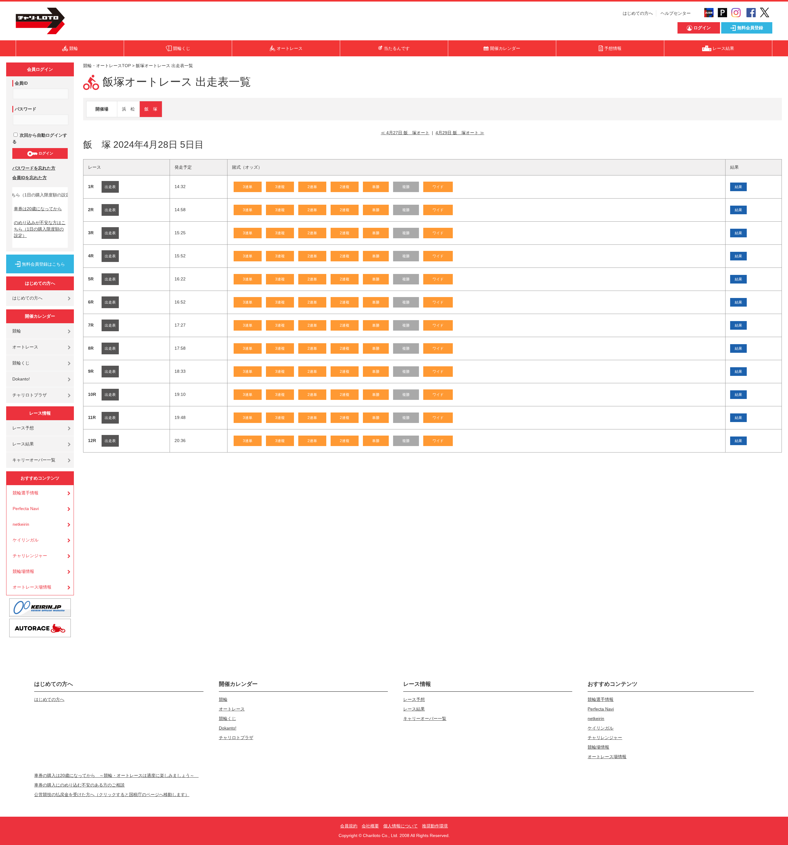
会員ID (21, 83)
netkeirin (21, 524)
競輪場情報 (23, 571)
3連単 (247, 187)
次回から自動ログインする (39, 138)
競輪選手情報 (25, 492)
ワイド (438, 187)
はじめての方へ (638, 13)
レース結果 (23, 443)
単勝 (376, 187)
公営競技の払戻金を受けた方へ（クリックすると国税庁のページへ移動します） (111, 794)
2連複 (344, 187)
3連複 (280, 187)
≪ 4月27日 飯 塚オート (405, 132)
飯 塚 (150, 109)
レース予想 (23, 427)
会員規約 (348, 825)
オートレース (25, 346)
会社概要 (370, 825)
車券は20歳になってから (38, 208)
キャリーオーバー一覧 (33, 459)
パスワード (25, 109)
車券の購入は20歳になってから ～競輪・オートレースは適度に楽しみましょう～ (116, 775)
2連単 (312, 187)
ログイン (45, 153)
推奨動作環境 (435, 825)
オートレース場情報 (32, 587)
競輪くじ (21, 362)
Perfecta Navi (26, 508)
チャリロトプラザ (29, 394)
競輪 (16, 330)
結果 (738, 187)
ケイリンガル (25, 539)
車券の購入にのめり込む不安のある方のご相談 (79, 785)
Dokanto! (21, 378)
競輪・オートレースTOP (107, 65)
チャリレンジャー (30, 555)
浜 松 (128, 109)
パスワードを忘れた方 (33, 168)
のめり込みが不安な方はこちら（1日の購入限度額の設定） (40, 229)
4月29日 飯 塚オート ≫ (460, 132)
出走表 (110, 187)
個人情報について (400, 825)
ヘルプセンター (676, 13)
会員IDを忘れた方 (29, 177)
